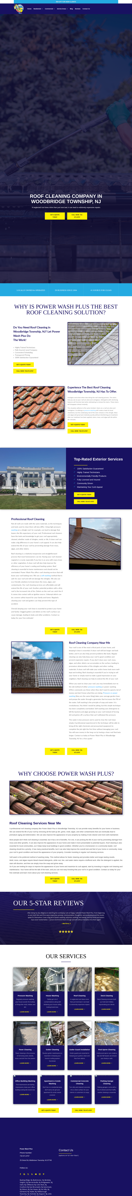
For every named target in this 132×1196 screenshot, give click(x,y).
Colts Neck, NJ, (42, 1185)
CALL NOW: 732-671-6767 (77, 216)
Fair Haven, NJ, (35, 1189)
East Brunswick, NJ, (36, 1187)
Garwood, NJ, (24, 1191)
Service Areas (61, 9)
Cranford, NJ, (24, 1187)
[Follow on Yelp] (32, 1174)
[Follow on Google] (24, 1174)
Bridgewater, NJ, (47, 1182)
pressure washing (90, 410)
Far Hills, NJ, (45, 1189)
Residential (37, 9)
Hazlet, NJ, (33, 1191)
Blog (71, 9)
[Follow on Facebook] (20, 1174)
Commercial (49, 9)
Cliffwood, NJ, (31, 1185)
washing (14, 530)
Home (29, 9)
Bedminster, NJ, (38, 1180)
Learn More (24, 1012)
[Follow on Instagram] (39, 1174)
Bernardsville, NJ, (35, 1182)
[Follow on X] (28, 1174)
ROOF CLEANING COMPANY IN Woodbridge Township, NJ (66, 199)
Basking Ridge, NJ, (26, 1180)
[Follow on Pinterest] (43, 1174)
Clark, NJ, (23, 1185)
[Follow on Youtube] (35, 1174)
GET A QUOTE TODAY (54, 216)
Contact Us (86, 9)
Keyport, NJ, (43, 1194)
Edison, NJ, (26, 1189)
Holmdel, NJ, (34, 1194)
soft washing (46, 576)
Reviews (77, 9)
